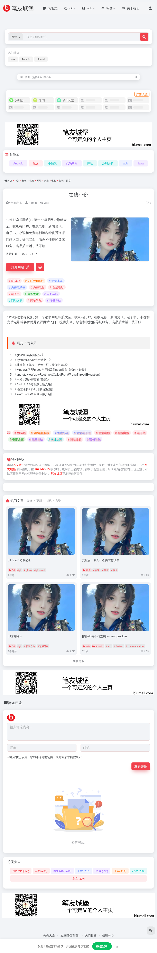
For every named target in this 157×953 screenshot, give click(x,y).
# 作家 (96, 570)
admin (32, 203)
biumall (41, 59)
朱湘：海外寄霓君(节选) (32, 379)
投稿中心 (108, 935)
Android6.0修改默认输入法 (34, 384)
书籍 (31, 180)
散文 (36, 163)
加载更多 (78, 661)
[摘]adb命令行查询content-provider (104, 636)
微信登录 (102, 946)
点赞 (58, 500)
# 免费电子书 (17, 287)
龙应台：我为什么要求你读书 (100, 560)
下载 (83, 871)
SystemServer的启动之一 (33, 360)
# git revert (39, 570)
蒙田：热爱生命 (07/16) (38, 77)
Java (141, 163)
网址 (39, 180)
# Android (118, 646)
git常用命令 (15, 636)
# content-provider (135, 646)
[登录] (150, 8)
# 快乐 (114, 570)
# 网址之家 (15, 300)
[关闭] (135, 77)
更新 (39, 500)
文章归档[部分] (70, 935)
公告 (17, 180)
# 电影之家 (32, 294)
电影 (53, 180)
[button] (16, 36)
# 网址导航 (35, 300)
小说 (138, 871)
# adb (108, 646)
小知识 (52, 163)
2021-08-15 (42, 469)
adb (125, 163)
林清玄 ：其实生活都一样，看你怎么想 (41, 365)
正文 (68, 180)
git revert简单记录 (19, 560)
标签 (24, 180)
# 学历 (105, 570)
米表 (46, 180)
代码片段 (71, 163)
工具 (120, 871)
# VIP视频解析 (34, 281)
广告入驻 (142, 94)
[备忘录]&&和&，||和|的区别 (34, 389)
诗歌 (90, 163)
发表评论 (140, 766)
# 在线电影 (57, 287)
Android (26, 59)
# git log (28, 570)
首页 (9, 180)
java (13, 59)
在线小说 (78, 194)
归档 (61, 180)
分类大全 (49, 935)
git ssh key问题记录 (29, 355)
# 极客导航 (29, 646)
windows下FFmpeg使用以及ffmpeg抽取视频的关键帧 (51, 369)
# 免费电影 (38, 287)
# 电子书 (14, 294)
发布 (30, 500)
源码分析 (108, 163)
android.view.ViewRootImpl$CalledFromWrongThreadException (58, 374)
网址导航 (62, 871)
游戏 (102, 871)
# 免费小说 (56, 281)
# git (19, 570)
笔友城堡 (18, 465)
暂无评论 (15, 702)
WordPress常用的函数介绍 (34, 394)
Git (13, 570)
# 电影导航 (51, 294)
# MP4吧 (14, 281)
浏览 (49, 500)
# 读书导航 (54, 300)
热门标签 (90, 935)
